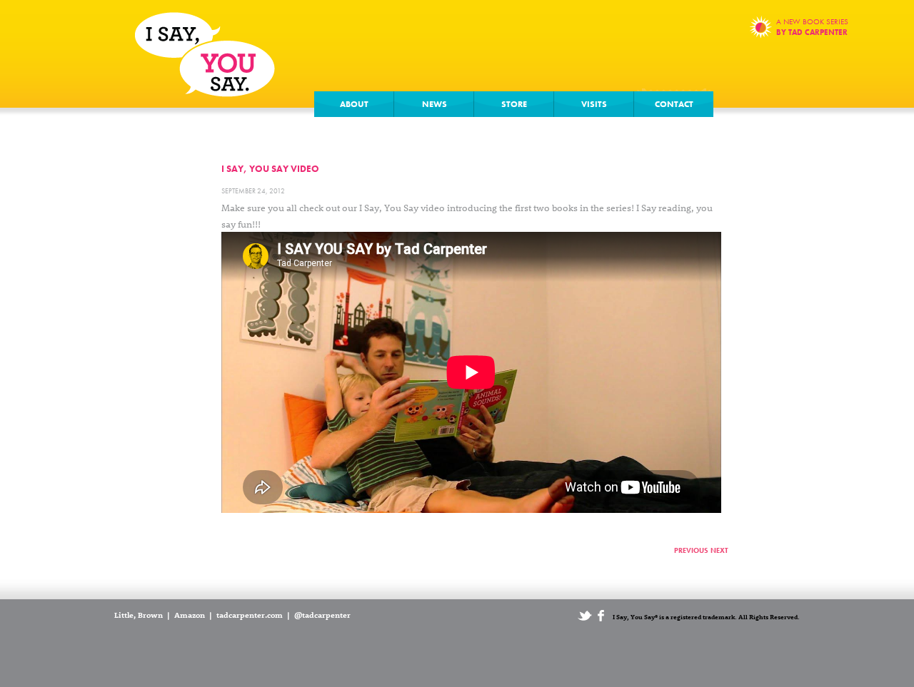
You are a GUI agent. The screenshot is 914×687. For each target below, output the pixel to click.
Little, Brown (138, 614)
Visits (594, 104)
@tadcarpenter (322, 614)
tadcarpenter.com (249, 614)
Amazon (189, 614)
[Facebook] (601, 618)
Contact (674, 104)
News (434, 104)
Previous (691, 550)
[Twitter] (585, 618)
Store (514, 104)
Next (719, 550)
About (354, 104)
